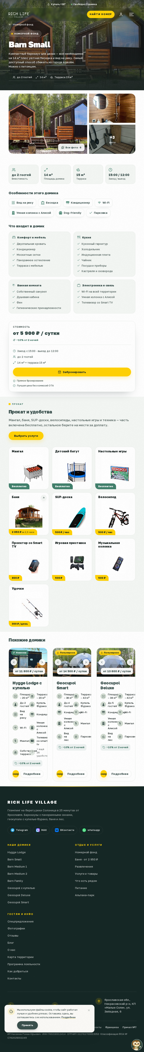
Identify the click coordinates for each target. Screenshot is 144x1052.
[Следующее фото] (42, 662)
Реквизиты (94, 1027)
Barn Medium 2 (17, 873)
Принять (27, 1025)
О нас (11, 949)
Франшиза (111, 1027)
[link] (28, 715)
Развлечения (84, 866)
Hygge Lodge (17, 852)
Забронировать (74, 372)
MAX (44, 829)
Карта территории (21, 957)
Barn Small (15, 859)
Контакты (14, 978)
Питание (81, 888)
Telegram (22, 829)
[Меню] (131, 14)
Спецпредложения (21, 921)
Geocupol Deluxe (19, 895)
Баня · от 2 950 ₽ (86, 859)
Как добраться (18, 971)
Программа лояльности (24, 964)
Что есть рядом (86, 880)
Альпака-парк (84, 895)
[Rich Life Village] (19, 14)
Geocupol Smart (18, 902)
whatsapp (94, 829)
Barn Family (15, 880)
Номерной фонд (23, 24)
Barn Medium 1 (17, 866)
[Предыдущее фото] (14, 662)
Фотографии (16, 928)
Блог (11, 942)
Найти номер (101, 14)
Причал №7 (129, 1027)
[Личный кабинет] (121, 14)
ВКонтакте (67, 829)
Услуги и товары (86, 873)
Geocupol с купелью (21, 888)
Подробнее (31, 773)
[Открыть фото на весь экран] (112, 108)
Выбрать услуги (26, 435)
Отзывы (13, 935)
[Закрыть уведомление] (88, 1010)
